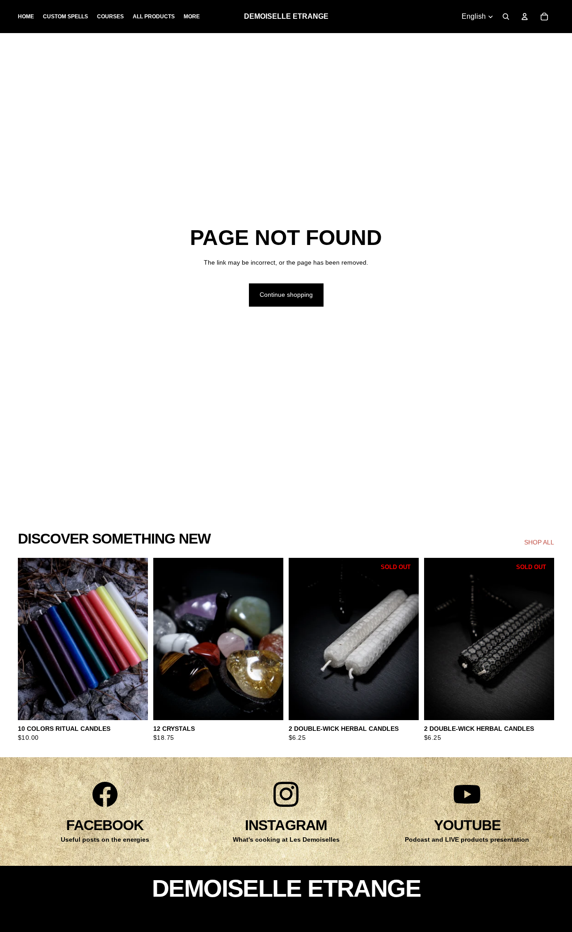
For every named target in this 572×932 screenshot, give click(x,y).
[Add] (269, 707)
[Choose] (134, 707)
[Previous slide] (31, 639)
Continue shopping (286, 294)
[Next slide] (134, 639)
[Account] (524, 16)
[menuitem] (191, 16)
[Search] (506, 16)
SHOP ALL (539, 542)
